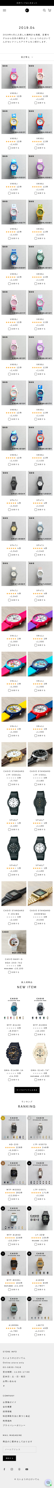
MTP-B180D (40, 1025)
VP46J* (14, 820)
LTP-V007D (40, 1144)
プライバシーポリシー (14, 1425)
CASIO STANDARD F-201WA (13, 912)
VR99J (14, 93)
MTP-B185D (14, 1235)
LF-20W (40, 1235)
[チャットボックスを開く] (48, 1482)
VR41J (14, 636)
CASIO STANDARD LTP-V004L (40, 773)
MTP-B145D (14, 1025)
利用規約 (7, 1421)
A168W (40, 1280)
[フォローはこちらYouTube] (26, 1469)
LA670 (40, 1325)
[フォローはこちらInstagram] (11, 1469)
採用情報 (7, 1411)
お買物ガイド (10, 1402)
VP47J (14, 500)
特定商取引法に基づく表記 (16, 1416)
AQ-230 (14, 1144)
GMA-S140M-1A (14, 1070)
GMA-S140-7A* (40, 1070)
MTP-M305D (14, 1189)
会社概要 (7, 1407)
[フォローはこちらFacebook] (4, 1469)
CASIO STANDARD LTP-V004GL (13, 773)
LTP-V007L (40, 1189)
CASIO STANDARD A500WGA (40, 912)
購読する (10, 1458)
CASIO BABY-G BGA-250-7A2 (14, 961)
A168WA (14, 1325)
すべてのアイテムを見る (27, 1090)
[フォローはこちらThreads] (19, 1469)
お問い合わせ (10, 1381)
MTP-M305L (14, 1280)
